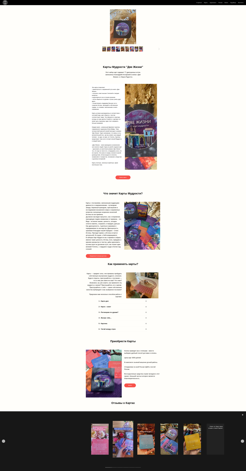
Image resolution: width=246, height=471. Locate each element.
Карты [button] (205, 2)
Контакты (240, 2)
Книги (226, 2)
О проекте (199, 2)
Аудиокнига (213, 2)
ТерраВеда (233, 2)
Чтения (220, 2)
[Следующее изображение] (159, 49)
